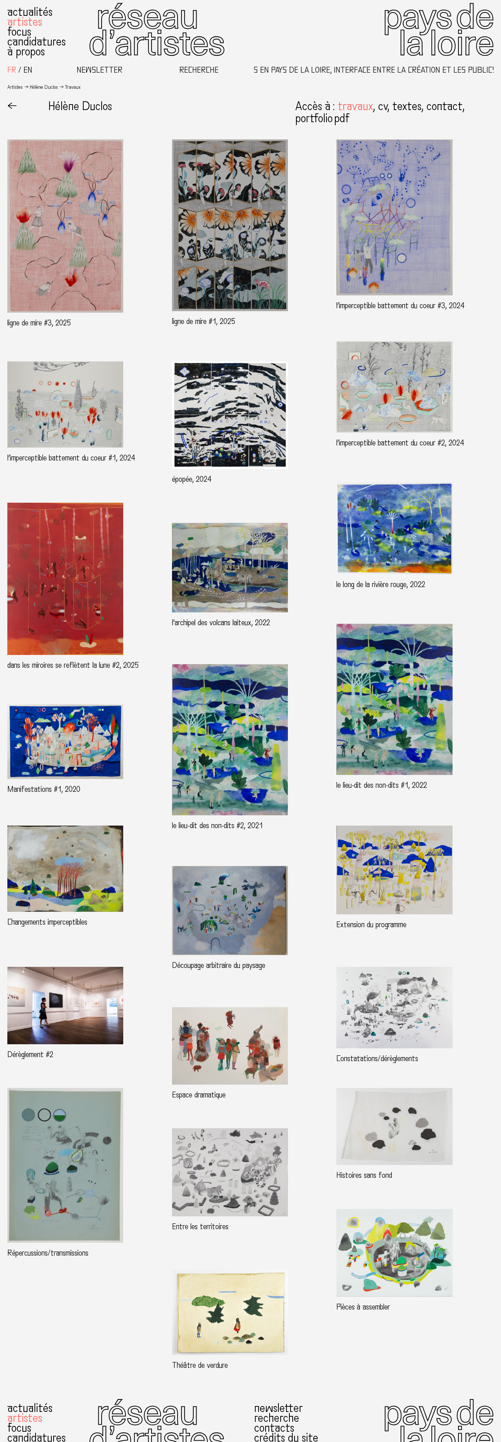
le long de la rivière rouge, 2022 (380, 584)
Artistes (24, 22)
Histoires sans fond (364, 1175)
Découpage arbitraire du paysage (218, 965)
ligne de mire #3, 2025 (39, 322)
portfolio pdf (322, 118)
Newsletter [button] (99, 70)
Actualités (29, 12)
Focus (19, 32)
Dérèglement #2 (30, 1054)
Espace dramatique (199, 1094)
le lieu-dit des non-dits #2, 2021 (217, 825)
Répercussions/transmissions (47, 1253)
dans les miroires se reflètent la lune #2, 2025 (73, 665)
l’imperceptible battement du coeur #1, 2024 (71, 458)
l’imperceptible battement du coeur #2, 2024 (400, 442)
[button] (358, 106)
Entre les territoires (200, 1226)
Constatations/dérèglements (377, 1058)
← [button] (12, 106)
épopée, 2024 (192, 479)
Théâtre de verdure (200, 1365)
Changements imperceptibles (47, 922)
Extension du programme (371, 924)
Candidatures (36, 41)
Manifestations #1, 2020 (43, 789)
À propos (26, 51)
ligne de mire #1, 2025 (203, 321)
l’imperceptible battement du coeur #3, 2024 (400, 305)
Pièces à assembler (363, 1307)
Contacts (274, 1428)
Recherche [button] (199, 70)
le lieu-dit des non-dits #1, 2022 (381, 785)
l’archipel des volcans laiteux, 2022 (221, 622)
